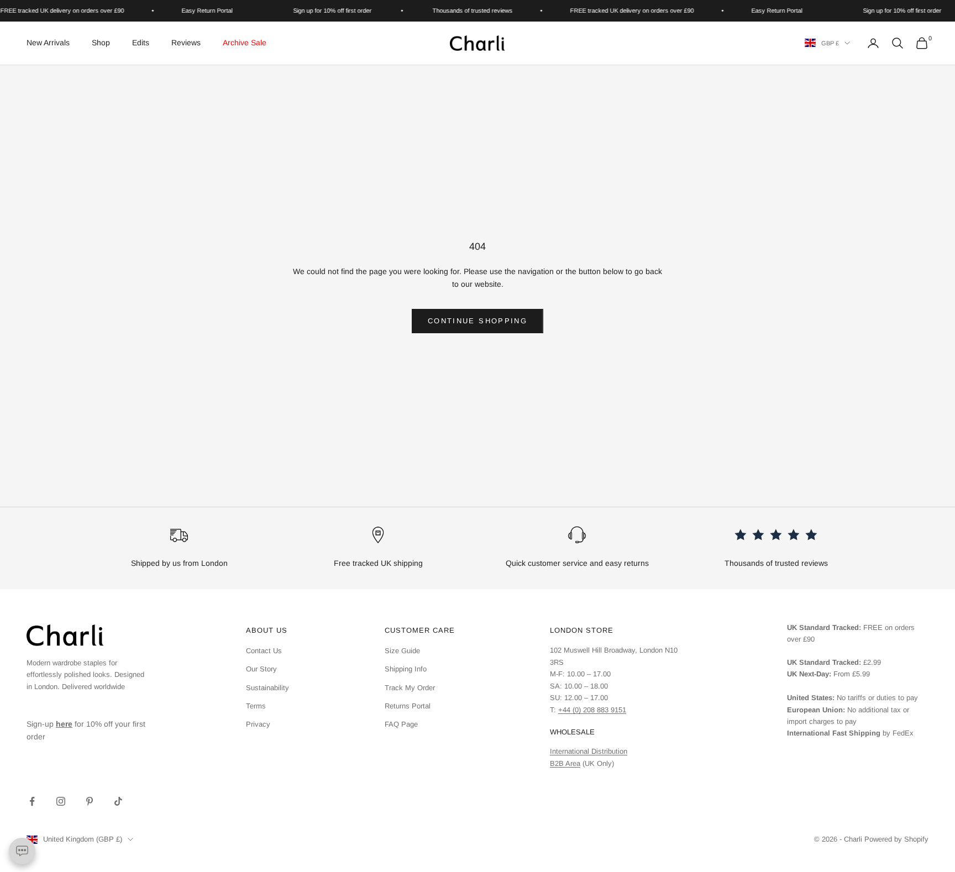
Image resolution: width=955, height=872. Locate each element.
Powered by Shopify (896, 839)
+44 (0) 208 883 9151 (592, 710)
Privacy (258, 724)
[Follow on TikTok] (118, 801)
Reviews (186, 42)
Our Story (261, 669)
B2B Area (565, 763)
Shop (101, 42)
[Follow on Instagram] (60, 801)
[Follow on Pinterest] (89, 801)
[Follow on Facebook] (32, 801)
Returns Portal (408, 706)
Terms (256, 706)
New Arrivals (48, 42)
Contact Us (264, 651)
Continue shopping (477, 321)
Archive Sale (244, 42)
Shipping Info (406, 669)
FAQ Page (401, 724)
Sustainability (267, 688)
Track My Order (410, 688)
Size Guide (402, 651)
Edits (140, 42)
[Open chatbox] (22, 851)
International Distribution (588, 751)
